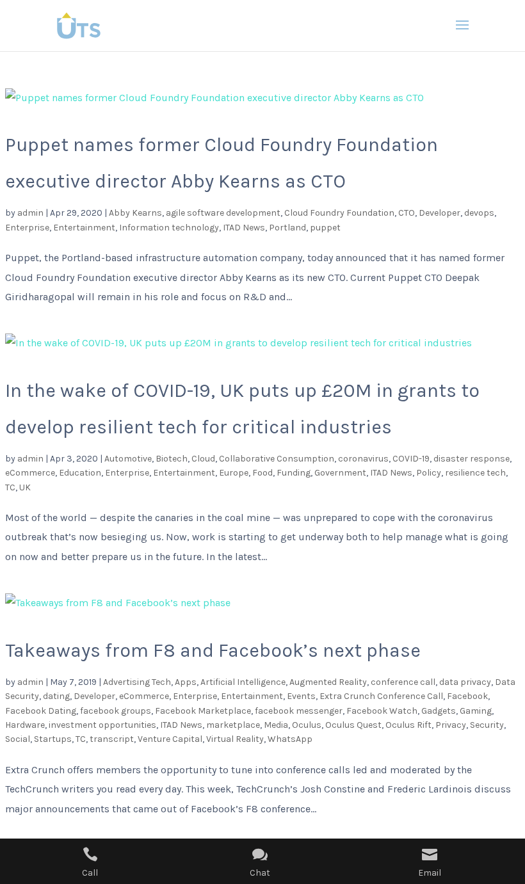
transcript (112, 739)
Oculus (306, 724)
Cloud (203, 458)
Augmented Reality (328, 682)
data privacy (465, 682)
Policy (428, 472)
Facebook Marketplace (203, 710)
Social (17, 739)
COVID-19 (411, 458)
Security (487, 724)
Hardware (25, 724)
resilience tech (475, 472)
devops (479, 212)
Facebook (467, 696)
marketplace (233, 724)
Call (90, 872)
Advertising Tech (137, 682)
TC (10, 487)
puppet (325, 227)
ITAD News (244, 227)
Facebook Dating (40, 710)
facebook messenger (299, 710)
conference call (403, 682)
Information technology (169, 227)
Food (262, 472)
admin (30, 212)
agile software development (223, 212)
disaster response (471, 458)
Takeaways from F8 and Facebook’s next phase (213, 650)
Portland (287, 227)
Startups (53, 739)
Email (429, 872)
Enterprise (27, 227)
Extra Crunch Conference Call (381, 696)
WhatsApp (290, 739)
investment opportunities (102, 724)
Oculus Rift (408, 724)
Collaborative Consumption (276, 458)
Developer (439, 212)
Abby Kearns (135, 212)
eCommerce (30, 472)
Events (301, 696)
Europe (233, 472)
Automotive (128, 458)
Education (80, 472)
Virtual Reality (235, 739)
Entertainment (84, 227)
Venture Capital (170, 739)
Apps (186, 682)
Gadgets (438, 710)
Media (276, 724)
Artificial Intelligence (243, 682)
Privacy (450, 724)
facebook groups (115, 710)
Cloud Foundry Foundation (339, 212)
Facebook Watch (381, 710)
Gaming (476, 710)
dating (56, 696)
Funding (294, 472)
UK (25, 487)
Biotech (172, 458)
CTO (406, 212)
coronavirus (363, 458)
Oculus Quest (353, 724)
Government (340, 472)
